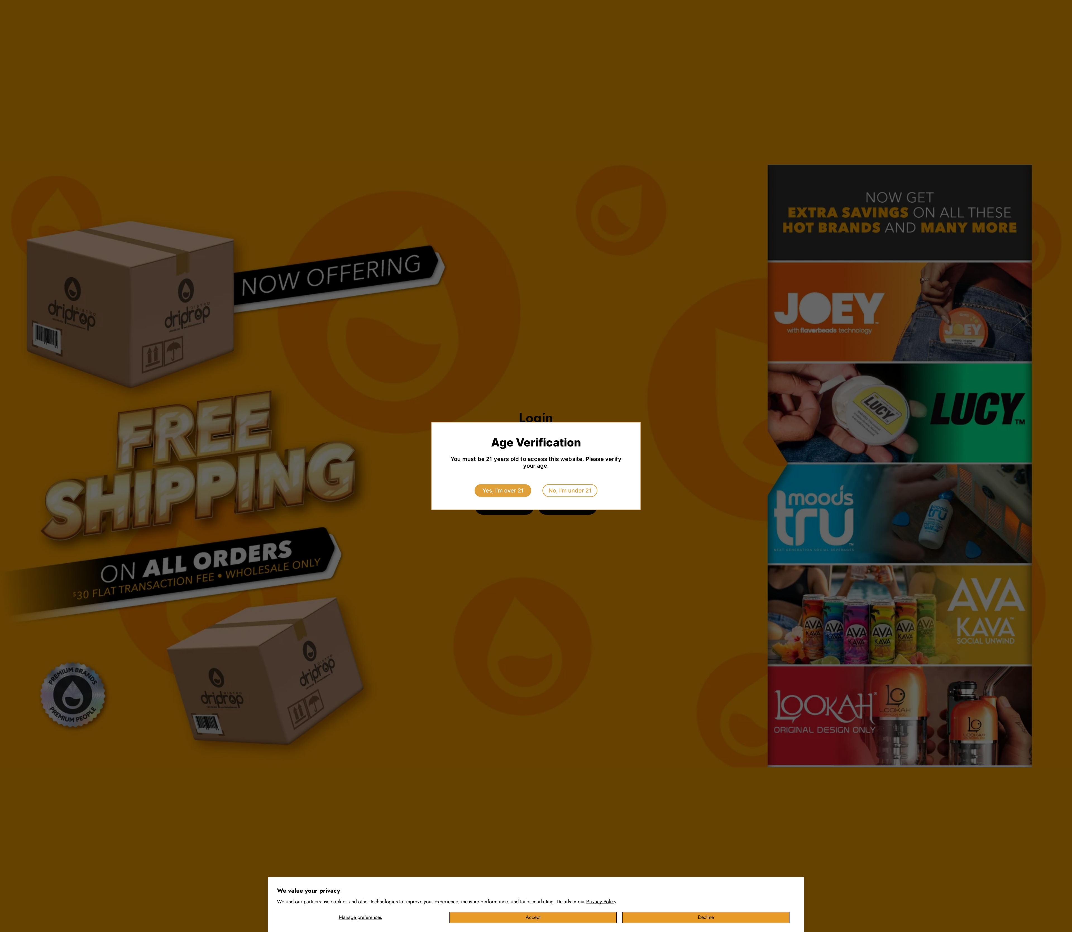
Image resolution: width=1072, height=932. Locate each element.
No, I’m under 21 (570, 490)
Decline (706, 917)
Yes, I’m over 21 (502, 490)
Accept (533, 917)
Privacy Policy (601, 901)
